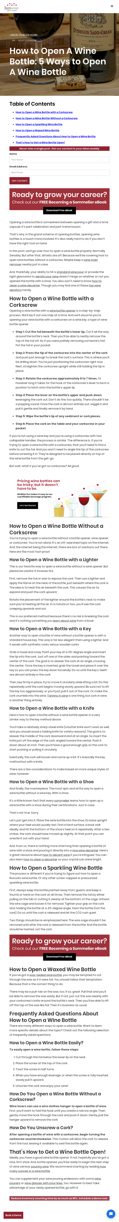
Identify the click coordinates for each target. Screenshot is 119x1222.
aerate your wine (47, 276)
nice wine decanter (85, 850)
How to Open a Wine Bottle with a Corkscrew (44, 112)
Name (13, 154)
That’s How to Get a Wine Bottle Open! (40, 142)
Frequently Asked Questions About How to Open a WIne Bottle (56, 136)
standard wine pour (70, 272)
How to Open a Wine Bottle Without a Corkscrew (47, 118)
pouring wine (40, 1166)
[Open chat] (111, 1214)
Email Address (18, 166)
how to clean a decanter (40, 859)
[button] (112, 6)
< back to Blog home (23, 35)
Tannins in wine (57, 696)
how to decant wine (56, 855)
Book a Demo (13, 1215)
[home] (11, 6)
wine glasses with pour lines (43, 1183)
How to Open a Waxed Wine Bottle (37, 130)
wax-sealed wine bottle (45, 975)
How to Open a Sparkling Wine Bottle (39, 124)
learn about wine (64, 621)
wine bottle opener (62, 311)
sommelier (61, 801)
